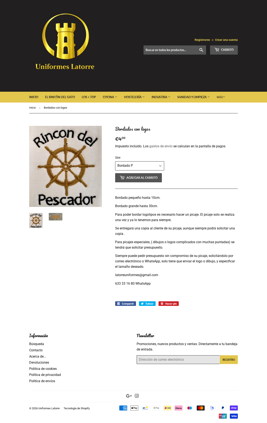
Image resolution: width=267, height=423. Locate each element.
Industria (160, 97)
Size (117, 157)
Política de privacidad (45, 375)
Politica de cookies (43, 369)
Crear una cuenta (226, 39)
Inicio (33, 97)
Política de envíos (42, 381)
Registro (229, 359)
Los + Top (89, 97)
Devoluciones (39, 362)
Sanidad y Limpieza (192, 97)
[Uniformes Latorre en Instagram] (137, 396)
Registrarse (202, 39)
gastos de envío (161, 146)
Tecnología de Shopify (77, 408)
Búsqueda (36, 344)
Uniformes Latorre (49, 408)
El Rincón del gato (60, 97)
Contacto (36, 350)
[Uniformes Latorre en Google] (129, 396)
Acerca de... (37, 356)
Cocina (109, 97)
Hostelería (133, 97)
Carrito (227, 49)
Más (220, 97)
